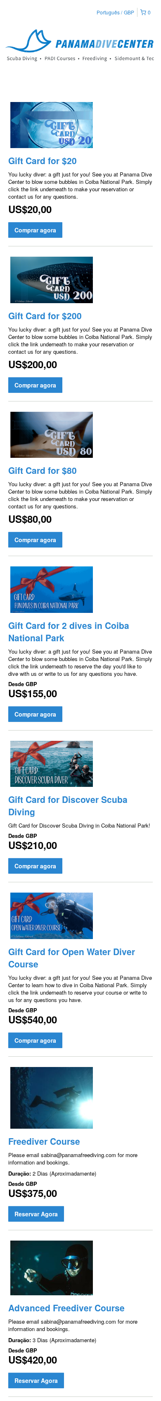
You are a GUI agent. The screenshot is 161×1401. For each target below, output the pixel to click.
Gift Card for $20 (42, 160)
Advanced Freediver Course (66, 1307)
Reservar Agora (36, 1214)
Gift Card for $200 (45, 315)
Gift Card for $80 (42, 470)
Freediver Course (44, 1141)
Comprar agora (35, 230)
